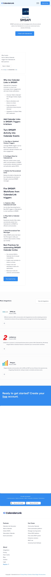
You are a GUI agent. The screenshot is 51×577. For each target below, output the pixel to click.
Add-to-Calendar (7, 528)
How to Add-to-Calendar (8, 57)
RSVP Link (30, 540)
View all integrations (43, 301)
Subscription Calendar (9, 533)
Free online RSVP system (34, 535)
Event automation (7, 535)
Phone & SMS (25, 17)
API (16, 69)
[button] (37, 3)
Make (5, 69)
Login (4, 562)
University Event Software (34, 543)
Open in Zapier (6, 66)
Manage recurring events (34, 531)
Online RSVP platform (33, 533)
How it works (6, 554)
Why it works (5, 55)
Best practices (5, 61)
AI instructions (42, 574)
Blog (4, 557)
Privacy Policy (24, 574)
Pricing (5, 552)
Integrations (6, 550)
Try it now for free (10, 279)
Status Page (35, 574)
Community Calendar (33, 526)
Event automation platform (35, 528)
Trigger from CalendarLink (8, 59)
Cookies (30, 574)
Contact (5, 559)
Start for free (45, 3)
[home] (7, 3)
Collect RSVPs (7, 531)
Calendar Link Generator (9, 526)
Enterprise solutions (33, 538)
